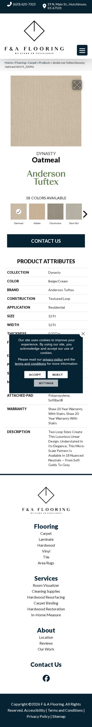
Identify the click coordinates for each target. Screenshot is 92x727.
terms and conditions (30, 363)
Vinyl (46, 551)
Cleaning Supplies (46, 591)
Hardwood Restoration (46, 609)
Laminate (46, 539)
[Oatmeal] (18, 211)
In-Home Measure (46, 614)
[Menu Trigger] (82, 50)
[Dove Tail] (74, 211)
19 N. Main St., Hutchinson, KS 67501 (67, 6)
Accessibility (34, 710)
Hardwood (46, 545)
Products (44, 62)
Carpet (32, 62)
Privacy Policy (38, 716)
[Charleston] (55, 211)
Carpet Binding (46, 603)
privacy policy (53, 359)
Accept (35, 374)
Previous (7, 211)
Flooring (20, 62)
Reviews (46, 643)
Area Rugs (46, 563)
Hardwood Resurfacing (46, 597)
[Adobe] (37, 211)
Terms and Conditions (65, 710)
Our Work (46, 649)
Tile (46, 557)
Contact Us (46, 241)
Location (46, 637)
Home (9, 62)
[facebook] (46, 678)
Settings (46, 383)
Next (84, 211)
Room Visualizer (46, 585)
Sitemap (59, 716)
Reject (57, 374)
